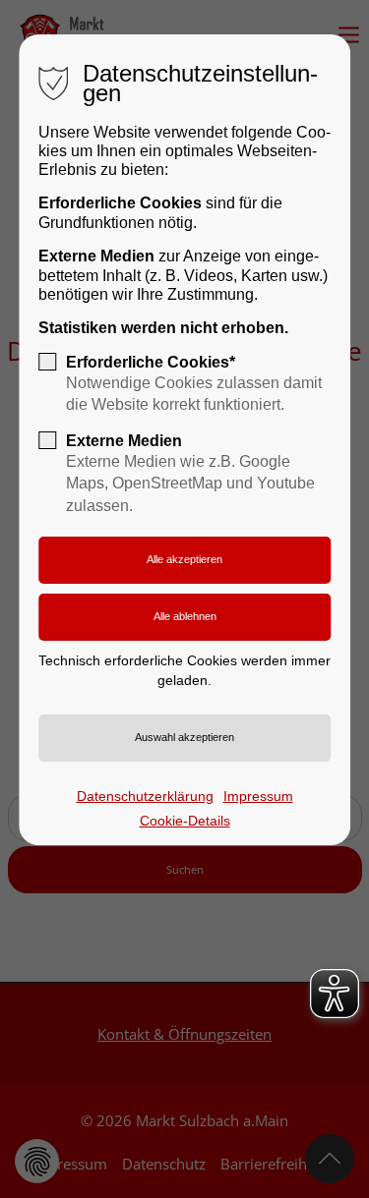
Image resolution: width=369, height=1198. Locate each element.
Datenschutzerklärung (145, 796)
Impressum (258, 796)
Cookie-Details (185, 820)
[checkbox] (47, 362)
